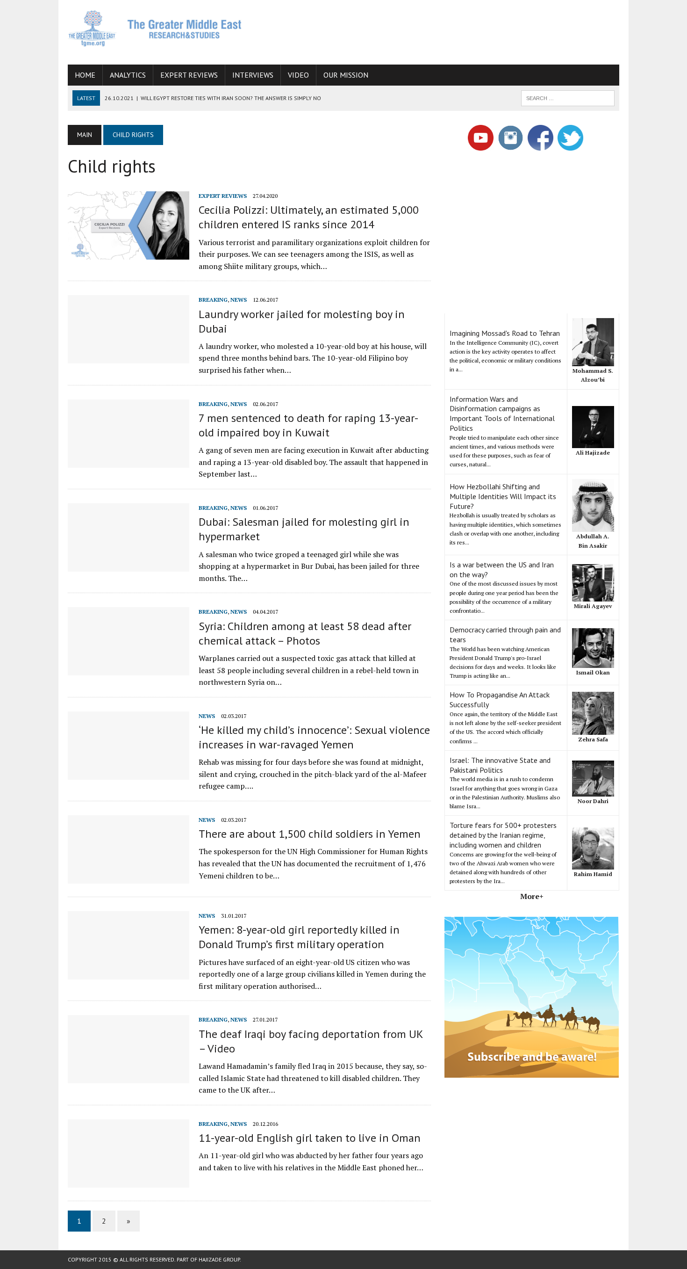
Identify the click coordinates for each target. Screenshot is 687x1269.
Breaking (213, 299)
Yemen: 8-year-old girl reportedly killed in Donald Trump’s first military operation (299, 936)
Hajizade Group (219, 1259)
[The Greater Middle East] (155, 28)
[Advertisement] (449, 30)
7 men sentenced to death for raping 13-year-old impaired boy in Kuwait (308, 425)
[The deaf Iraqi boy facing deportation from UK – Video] (128, 1077)
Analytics (128, 75)
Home (85, 75)
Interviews (252, 75)
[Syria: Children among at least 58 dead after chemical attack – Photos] (128, 669)
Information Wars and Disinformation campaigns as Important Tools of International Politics (502, 413)
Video (298, 75)
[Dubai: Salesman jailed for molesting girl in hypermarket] (128, 565)
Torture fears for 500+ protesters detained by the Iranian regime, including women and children (503, 834)
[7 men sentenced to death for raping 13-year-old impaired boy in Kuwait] (128, 461)
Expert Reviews (189, 75)
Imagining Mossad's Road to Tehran (505, 333)
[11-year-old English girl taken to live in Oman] (128, 1181)
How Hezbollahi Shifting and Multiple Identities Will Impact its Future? (503, 496)
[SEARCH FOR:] (568, 97)
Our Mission (345, 75)
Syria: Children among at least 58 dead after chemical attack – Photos (305, 633)
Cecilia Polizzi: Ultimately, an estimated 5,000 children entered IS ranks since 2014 (309, 217)
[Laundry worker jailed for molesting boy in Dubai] (128, 357)
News (238, 299)
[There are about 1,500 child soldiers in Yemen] (128, 877)
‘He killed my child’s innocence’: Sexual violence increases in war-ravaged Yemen (314, 737)
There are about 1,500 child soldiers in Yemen (310, 834)
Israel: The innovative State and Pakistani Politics (500, 765)
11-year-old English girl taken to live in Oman (310, 1138)
